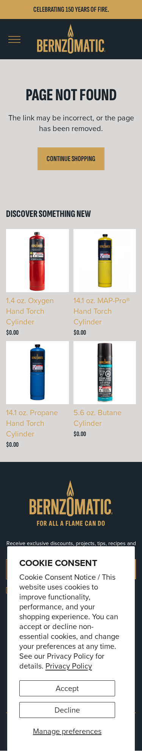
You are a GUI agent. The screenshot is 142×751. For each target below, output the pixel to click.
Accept (67, 688)
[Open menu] (14, 39)
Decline (67, 709)
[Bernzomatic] (71, 39)
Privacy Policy (68, 665)
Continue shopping (71, 158)
